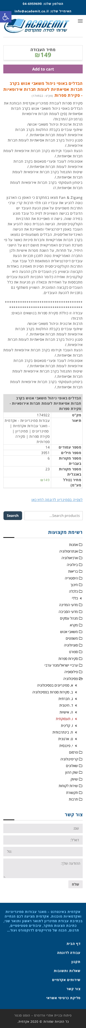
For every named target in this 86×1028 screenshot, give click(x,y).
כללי (75, 598)
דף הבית (73, 943)
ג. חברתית (65, 698)
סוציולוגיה (71, 645)
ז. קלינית (67, 725)
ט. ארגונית (65, 738)
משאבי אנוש (69, 631)
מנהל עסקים (69, 618)
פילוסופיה (71, 671)
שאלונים (72, 765)
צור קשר (73, 989)
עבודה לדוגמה (68, 952)
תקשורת (72, 792)
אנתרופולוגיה (68, 551)
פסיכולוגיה (70, 678)
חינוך (74, 584)
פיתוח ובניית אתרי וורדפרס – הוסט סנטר (43, 1015)
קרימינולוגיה (69, 759)
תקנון (75, 961)
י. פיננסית (66, 745)
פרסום (73, 752)
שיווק (74, 779)
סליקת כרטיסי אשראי (63, 998)
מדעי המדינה (68, 604)
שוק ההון (71, 772)
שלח (75, 884)
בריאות (73, 571)
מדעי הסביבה (68, 611)
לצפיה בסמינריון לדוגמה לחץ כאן (57, 499)
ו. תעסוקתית (64, 718)
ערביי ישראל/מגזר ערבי (61, 665)
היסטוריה (71, 578)
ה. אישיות (66, 712)
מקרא (74, 625)
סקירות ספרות (68, 658)
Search (13, 515)
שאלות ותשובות (67, 970)
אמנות (73, 544)
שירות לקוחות (68, 785)
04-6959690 (32, 4)
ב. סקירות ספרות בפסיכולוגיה (52, 692)
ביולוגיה (72, 564)
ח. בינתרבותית (62, 732)
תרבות (73, 799)
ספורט (73, 651)
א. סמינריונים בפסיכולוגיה (55, 685)
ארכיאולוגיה (70, 557)
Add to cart (43, 69)
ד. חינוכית (66, 705)
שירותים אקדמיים (66, 980)
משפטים (72, 638)
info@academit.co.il (32, 11)
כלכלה (73, 591)
